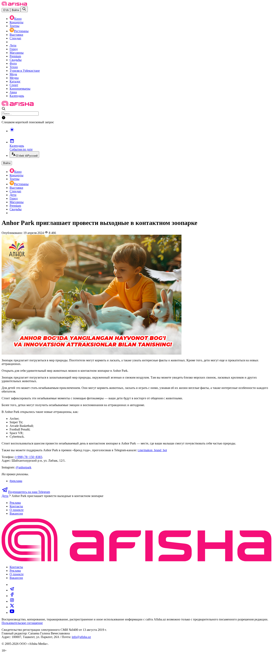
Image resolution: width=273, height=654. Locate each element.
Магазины (17, 52)
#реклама (16, 481)
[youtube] (12, 612)
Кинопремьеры (20, 88)
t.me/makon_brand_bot (152, 450)
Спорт (14, 85)
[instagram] (12, 601)
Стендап (15, 38)
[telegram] (12, 590)
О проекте (17, 510)
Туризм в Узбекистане (25, 70)
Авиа (13, 92)
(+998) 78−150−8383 (28, 457)
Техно (14, 67)
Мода (13, 74)
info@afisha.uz (81, 637)
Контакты (16, 506)
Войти (15, 10)
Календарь (17, 95)
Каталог (15, 81)
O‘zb (6, 10)
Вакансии (16, 513)
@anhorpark (23, 467)
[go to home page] (14, 4)
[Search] (24, 9)
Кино (18, 18)
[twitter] (12, 607)
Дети (13, 45)
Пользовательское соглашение (22, 623)
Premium (15, 56)
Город (14, 49)
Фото (13, 63)
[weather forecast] (140, 133)
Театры (14, 26)
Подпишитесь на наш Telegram (29, 492)
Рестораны (21, 31)
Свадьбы (16, 60)
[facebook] (12, 595)
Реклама (15, 502)
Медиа (14, 78)
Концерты (16, 22)
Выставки (16, 34)
